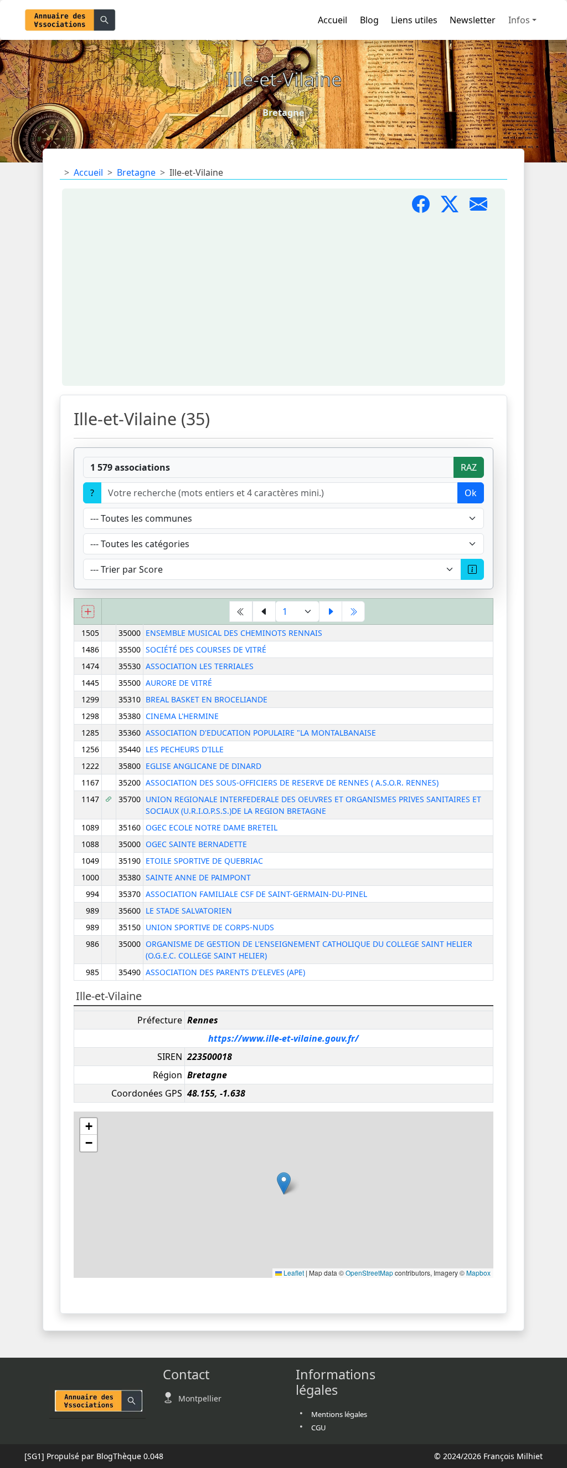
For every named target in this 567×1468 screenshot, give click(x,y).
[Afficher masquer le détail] (87, 611)
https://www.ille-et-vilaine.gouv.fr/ (283, 1038)
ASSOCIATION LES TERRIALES (200, 666)
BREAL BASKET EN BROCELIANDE (206, 699)
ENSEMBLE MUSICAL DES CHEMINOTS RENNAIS (234, 633)
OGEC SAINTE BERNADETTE (196, 844)
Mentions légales (339, 1414)
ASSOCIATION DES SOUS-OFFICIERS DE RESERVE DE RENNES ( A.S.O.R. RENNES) (292, 782)
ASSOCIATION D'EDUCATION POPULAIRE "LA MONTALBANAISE (261, 732)
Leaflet (293, 1272)
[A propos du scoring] (472, 569)
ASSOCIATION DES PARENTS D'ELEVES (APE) (225, 972)
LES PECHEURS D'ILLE (185, 749)
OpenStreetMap (369, 1272)
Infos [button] (519, 20)
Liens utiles (414, 20)
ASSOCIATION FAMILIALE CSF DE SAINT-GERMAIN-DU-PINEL (256, 894)
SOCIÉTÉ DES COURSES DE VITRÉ (206, 649)
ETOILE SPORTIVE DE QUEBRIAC (204, 860)
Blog (369, 20)
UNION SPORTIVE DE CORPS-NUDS (210, 927)
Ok (471, 493)
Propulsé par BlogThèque (94, 1456)
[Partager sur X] (455, 207)
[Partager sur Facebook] (426, 207)
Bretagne (136, 172)
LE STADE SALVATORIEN (189, 910)
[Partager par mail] (483, 207)
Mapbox (478, 1272)
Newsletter (473, 20)
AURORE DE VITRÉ (179, 682)
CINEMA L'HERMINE (182, 716)
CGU (318, 1428)
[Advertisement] (283, 300)
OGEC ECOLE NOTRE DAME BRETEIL (211, 827)
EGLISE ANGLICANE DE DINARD (203, 766)
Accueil (332, 20)
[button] (284, 1183)
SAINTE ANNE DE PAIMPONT (198, 877)
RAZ (469, 467)
